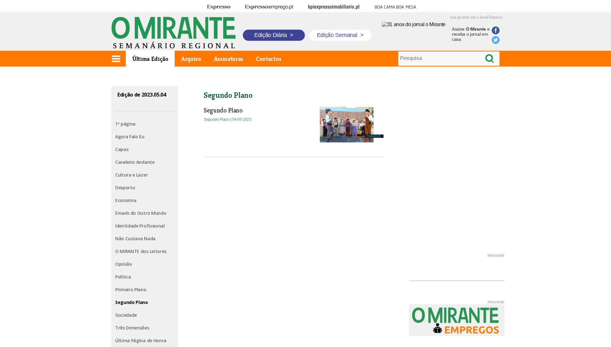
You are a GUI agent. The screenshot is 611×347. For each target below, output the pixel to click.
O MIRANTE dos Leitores (140, 251)
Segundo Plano (131, 302)
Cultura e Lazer (131, 175)
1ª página (125, 124)
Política (123, 277)
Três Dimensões (132, 328)
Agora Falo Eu (129, 137)
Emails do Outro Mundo (140, 213)
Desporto (125, 187)
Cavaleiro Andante (135, 162)
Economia (125, 200)
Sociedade (126, 315)
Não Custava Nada (135, 238)
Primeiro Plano (130, 289)
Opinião (123, 264)
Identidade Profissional (140, 226)
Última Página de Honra (140, 340)
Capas (121, 149)
